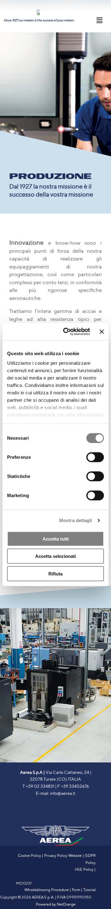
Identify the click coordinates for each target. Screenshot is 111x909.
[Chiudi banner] (102, 332)
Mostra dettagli (75, 520)
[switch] (95, 457)
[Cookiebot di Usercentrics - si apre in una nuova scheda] (66, 332)
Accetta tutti (56, 538)
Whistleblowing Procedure (46, 889)
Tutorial (89, 889)
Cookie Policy (29, 855)
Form (76, 889)
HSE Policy (84, 869)
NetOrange (66, 904)
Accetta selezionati (55, 556)
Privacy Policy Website (63, 855)
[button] (99, 20)
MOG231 (23, 883)
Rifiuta (55, 573)
